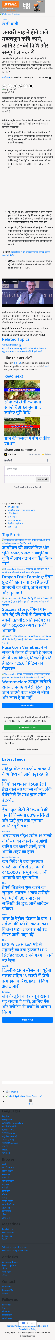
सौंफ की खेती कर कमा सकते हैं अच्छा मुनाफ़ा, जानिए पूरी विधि (22, 407)
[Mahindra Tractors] (10, 14)
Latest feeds (13, 759)
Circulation (7, 1236)
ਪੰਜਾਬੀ (5, 1146)
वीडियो (4, 1275)
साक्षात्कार (6, 1174)
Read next (13, 376)
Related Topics (15, 339)
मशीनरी (5, 1188)
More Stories (27, 705)
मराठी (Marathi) (9, 1126)
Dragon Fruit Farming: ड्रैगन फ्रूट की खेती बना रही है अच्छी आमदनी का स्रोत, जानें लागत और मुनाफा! (27, 585)
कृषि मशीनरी (13, 517)
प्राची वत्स (6, 77)
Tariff (4, 1239)
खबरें (4, 1164)
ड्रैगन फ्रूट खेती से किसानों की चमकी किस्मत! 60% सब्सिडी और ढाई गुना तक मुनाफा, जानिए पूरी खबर (25, 818)
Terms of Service (29, 1326)
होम (16, 1092)
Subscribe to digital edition (15, 1251)
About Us (6, 1287)
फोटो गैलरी (6, 1272)
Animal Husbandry (10, 857)
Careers (5, 1293)
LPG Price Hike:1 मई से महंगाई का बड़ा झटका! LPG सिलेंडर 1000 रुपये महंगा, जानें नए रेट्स (27, 952)
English (5, 1116)
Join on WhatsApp (27, 727)
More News (27, 1020)
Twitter (5, 1308)
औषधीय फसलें (8, 1181)
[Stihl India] (22, 6)
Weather (6, 831)
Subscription (8, 1233)
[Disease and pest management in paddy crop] (22, 426)
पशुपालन (6, 1184)
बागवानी (5, 1178)
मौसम (4, 1194)
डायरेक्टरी (6, 1218)
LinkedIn (6, 1311)
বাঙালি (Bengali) (8, 1133)
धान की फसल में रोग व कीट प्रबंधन (27, 441)
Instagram (7, 1315)
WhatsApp (7, 1318)
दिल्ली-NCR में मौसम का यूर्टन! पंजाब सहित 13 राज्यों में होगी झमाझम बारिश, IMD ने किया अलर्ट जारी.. (26, 978)
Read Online (7, 1229)
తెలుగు (5, 1150)
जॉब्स (30, 1104)
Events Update (9, 1265)
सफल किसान (13, 507)
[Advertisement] (27, 1052)
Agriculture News (10, 345)
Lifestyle (6, 992)
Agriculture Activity (11, 352)
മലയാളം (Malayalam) (12, 1123)
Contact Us (7, 1290)
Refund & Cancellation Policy (33, 1327)
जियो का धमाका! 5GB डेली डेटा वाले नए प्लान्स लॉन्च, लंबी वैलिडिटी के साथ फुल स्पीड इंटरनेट (27, 792)
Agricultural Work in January (32, 348)
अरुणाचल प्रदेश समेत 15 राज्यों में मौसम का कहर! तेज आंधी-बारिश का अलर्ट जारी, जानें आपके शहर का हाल (27, 844)
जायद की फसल (14, 520)
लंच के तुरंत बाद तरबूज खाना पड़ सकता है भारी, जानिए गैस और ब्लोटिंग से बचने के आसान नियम (26, 1004)
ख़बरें (40, 1096)
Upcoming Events (10, 1262)
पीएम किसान (13, 527)
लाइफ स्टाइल (7, 1208)
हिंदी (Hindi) (7, 1120)
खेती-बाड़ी (10, 24)
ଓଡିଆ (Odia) (8, 1140)
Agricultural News (10, 348)
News (4, 765)
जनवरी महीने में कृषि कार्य (31, 352)
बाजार (4, 1198)
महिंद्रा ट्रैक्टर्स (13, 514)
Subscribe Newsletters (27, 749)
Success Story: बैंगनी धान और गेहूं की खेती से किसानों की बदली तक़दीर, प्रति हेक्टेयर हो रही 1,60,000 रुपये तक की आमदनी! (27, 620)
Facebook (6, 1305)
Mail (47, 366)
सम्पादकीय (6, 1211)
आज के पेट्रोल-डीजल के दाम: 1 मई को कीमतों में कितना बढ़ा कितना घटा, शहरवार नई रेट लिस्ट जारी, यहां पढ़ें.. (26, 927)
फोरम (4, 1269)
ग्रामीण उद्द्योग (7, 1201)
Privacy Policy (13, 1326)
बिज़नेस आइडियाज (15, 524)
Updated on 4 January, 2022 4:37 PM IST (30, 77)
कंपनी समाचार (8, 1168)
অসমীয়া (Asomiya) (10, 1143)
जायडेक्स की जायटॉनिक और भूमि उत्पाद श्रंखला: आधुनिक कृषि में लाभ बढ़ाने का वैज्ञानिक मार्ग (27, 556)
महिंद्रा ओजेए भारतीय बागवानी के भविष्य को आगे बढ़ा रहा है (27, 771)
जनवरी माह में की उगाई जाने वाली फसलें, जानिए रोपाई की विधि (26, 253)
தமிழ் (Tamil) (8, 1130)
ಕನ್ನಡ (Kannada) (9, 1136)
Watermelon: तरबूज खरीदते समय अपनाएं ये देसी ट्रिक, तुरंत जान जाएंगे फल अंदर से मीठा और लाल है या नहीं (27, 690)
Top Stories (12, 534)
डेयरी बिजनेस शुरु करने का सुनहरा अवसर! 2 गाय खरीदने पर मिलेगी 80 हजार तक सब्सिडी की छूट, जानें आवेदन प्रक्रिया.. (26, 898)
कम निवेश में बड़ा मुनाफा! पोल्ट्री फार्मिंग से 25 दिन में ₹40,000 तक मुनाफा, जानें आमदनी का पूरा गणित (24, 869)
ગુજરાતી (6, 1153)
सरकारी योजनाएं (9, 1204)
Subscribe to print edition (14, 1247)
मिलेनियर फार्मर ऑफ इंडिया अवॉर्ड (21, 510)
